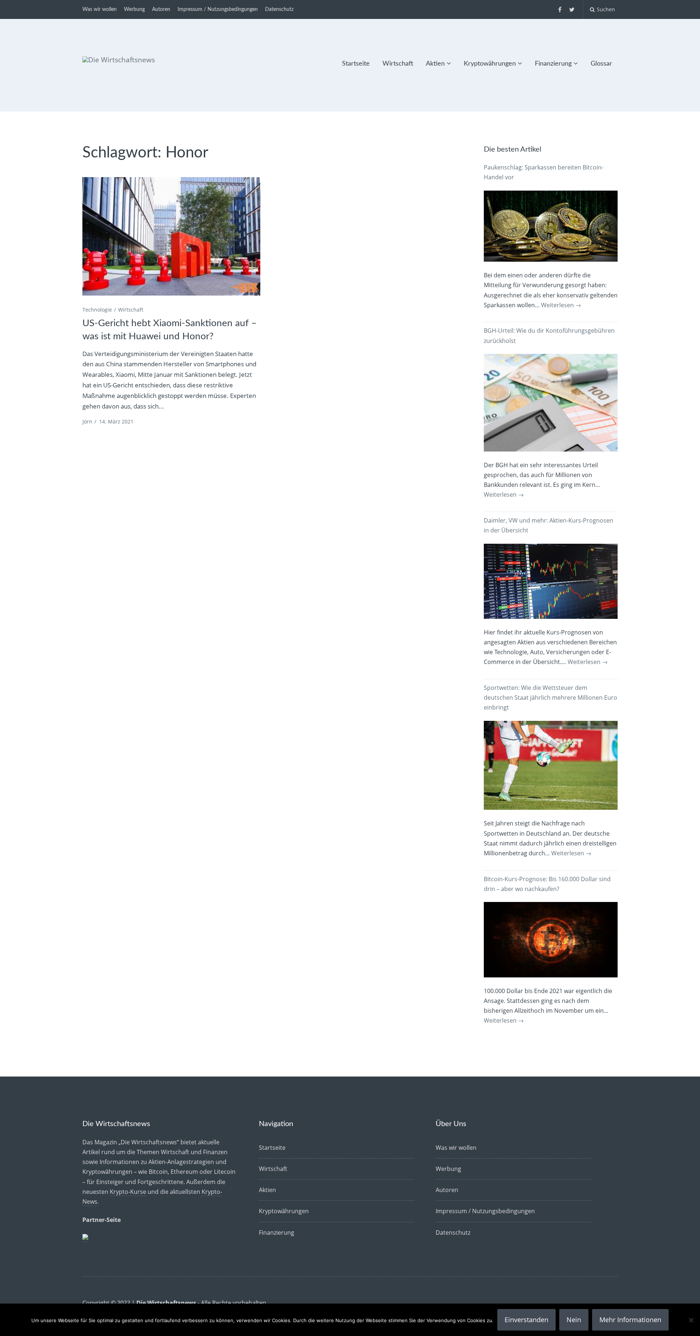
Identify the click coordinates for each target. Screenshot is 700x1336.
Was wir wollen (99, 9)
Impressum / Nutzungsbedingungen (218, 9)
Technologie (97, 309)
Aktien (435, 63)
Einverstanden (526, 1319)
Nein (574, 1319)
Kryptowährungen (490, 63)
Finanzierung (553, 63)
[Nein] (691, 1320)
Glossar (601, 63)
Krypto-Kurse (128, 1192)
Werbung (134, 9)
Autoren (161, 9)
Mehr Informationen (630, 1319)
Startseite (356, 63)
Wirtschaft (397, 63)
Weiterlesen (561, 305)
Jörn (87, 421)
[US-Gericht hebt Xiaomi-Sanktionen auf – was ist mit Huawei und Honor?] (171, 236)
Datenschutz (279, 9)
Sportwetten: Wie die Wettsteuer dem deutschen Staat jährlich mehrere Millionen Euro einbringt (550, 697)
